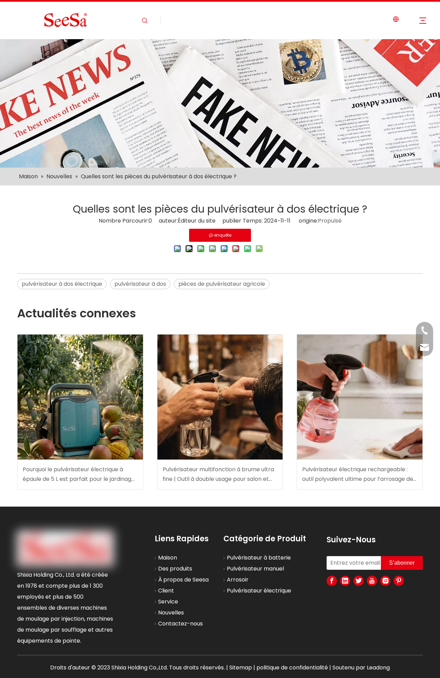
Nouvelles (171, 613)
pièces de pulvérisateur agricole (221, 284)
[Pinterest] (399, 581)
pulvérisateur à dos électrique (62, 284)
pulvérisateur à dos (140, 284)
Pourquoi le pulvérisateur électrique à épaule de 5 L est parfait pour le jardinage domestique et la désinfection (79, 474)
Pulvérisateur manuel (255, 569)
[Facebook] (332, 581)
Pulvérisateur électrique (259, 591)
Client (166, 591)
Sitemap (240, 667)
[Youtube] (372, 581)
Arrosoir (238, 580)
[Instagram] (385, 581)
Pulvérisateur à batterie (259, 558)
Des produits (175, 569)
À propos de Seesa (183, 580)
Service (168, 602)
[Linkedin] (345, 581)
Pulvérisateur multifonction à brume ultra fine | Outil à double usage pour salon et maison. (218, 474)
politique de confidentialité (292, 667)
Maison (167, 558)
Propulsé (330, 221)
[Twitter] (358, 581)
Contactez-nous (180, 624)
